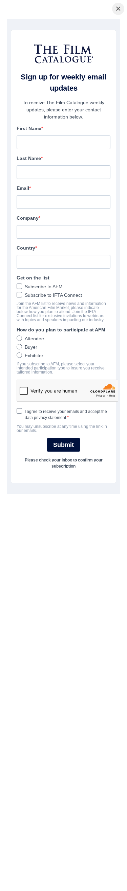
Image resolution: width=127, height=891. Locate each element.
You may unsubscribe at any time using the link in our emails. (62, 428)
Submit (63, 444)
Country (26, 248)
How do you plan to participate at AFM (61, 329)
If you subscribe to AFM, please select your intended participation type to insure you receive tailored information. (61, 368)
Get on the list (33, 277)
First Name (29, 128)
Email (23, 188)
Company (28, 218)
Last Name (29, 158)
